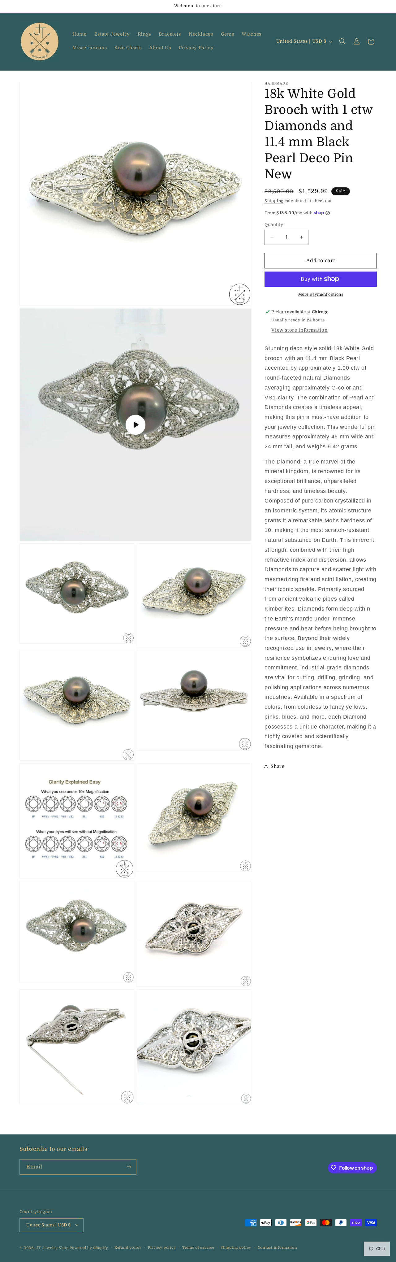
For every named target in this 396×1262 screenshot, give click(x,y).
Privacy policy (162, 1248)
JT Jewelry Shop (52, 1248)
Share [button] (277, 766)
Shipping (274, 200)
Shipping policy (236, 1248)
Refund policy (128, 1248)
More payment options (320, 294)
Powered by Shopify (89, 1248)
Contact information (277, 1248)
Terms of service (198, 1248)
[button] (342, 41)
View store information (299, 330)
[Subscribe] (129, 1166)
